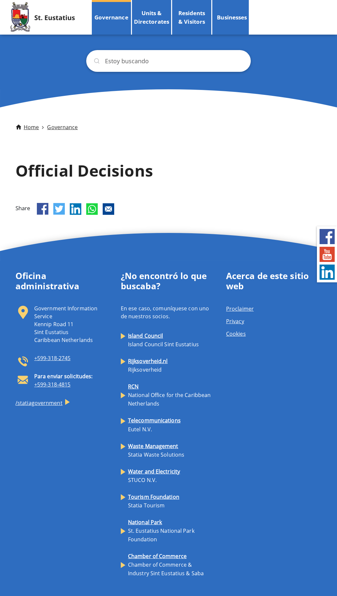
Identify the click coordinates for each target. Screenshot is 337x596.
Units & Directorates (151, 17)
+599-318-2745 (52, 358)
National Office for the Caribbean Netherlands (169, 395)
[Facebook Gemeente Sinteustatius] (327, 236)
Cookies (236, 333)
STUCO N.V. (154, 476)
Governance (111, 17)
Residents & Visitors (191, 17)
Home (31, 127)
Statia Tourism (153, 501)
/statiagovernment (39, 403)
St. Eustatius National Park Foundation (161, 531)
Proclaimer (240, 308)
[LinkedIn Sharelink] (75, 209)
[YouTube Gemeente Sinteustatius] (327, 254)
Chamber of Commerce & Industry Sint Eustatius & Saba (166, 565)
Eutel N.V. (154, 425)
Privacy (235, 321)
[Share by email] (108, 209)
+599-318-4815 (52, 384)
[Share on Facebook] (42, 209)
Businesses (232, 17)
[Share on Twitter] (59, 209)
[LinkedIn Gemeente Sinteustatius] (327, 271)
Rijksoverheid (148, 365)
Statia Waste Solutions (156, 450)
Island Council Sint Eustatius (163, 340)
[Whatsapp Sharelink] (92, 209)
